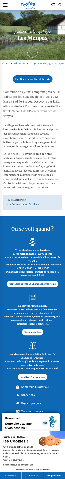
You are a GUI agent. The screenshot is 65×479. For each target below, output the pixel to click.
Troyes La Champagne (41, 63)
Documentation (32, 332)
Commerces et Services (25, 204)
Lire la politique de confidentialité (18, 465)
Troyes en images (32, 411)
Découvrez (19, 63)
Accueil (5, 63)
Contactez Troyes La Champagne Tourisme (32, 284)
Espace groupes (31, 403)
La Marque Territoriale (35, 386)
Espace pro (28, 394)
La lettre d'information (32, 377)
